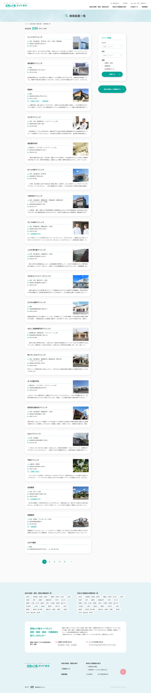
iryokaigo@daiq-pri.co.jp (102, 644)
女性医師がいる (109, 69)
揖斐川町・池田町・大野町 (53, 609)
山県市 (69, 597)
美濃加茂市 (49, 600)
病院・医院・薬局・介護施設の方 (138, 3)
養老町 (28, 609)
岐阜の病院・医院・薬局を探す (99, 7)
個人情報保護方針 (115, 3)
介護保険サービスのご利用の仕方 (97, 669)
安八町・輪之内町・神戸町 (33, 612)
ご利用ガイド (134, 7)
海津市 (65, 609)
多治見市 (28, 606)
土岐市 (36, 606)
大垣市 (65, 606)
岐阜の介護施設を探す (120, 7)
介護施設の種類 (92, 666)
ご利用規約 (125, 3)
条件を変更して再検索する (112, 89)
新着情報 (145, 7)
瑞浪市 (43, 606)
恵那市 (50, 606)
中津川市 (57, 606)
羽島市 (28, 600)
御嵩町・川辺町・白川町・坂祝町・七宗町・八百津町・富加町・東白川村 (46, 603)
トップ (26, 23)
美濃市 (40, 600)
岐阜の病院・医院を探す (36, 23)
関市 (34, 600)
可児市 (57, 600)
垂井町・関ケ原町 (38, 609)
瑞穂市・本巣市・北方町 (57, 597)
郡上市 (63, 600)
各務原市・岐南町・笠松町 (40, 597)
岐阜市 (28, 597)
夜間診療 (107, 66)
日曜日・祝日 (109, 63)
